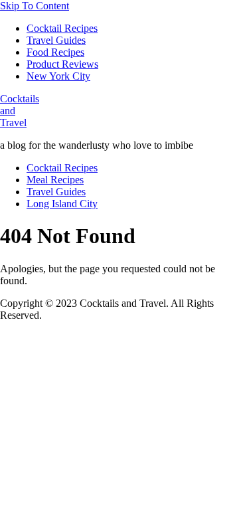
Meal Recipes (55, 179)
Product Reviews (62, 64)
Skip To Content (34, 5)
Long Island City (62, 203)
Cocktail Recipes (62, 28)
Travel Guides (56, 40)
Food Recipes (55, 52)
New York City (58, 76)
